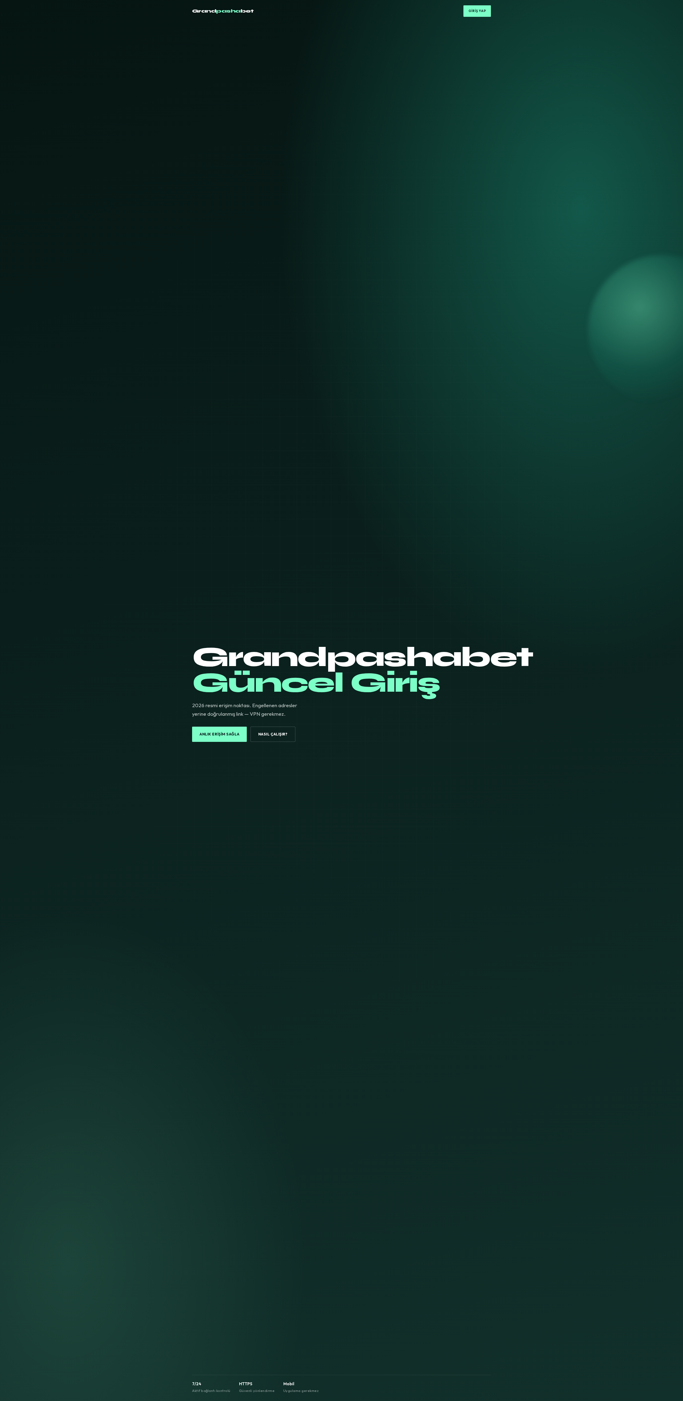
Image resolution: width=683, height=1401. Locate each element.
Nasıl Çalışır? (273, 734)
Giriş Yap (477, 11)
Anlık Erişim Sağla (219, 734)
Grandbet (223, 11)
